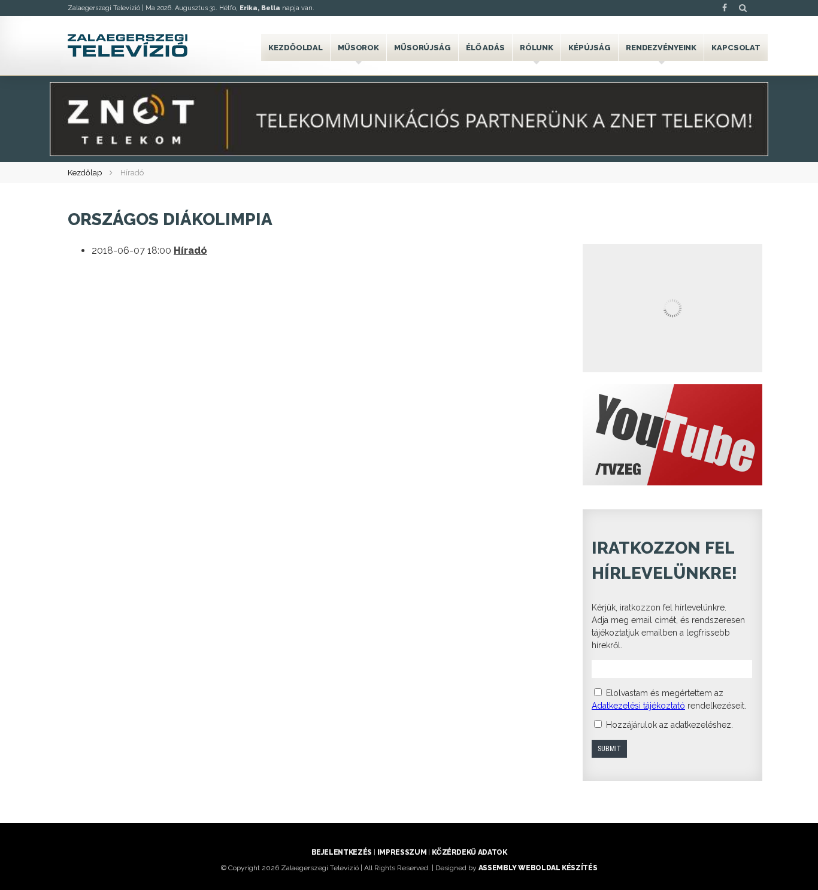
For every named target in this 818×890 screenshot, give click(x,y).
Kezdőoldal (295, 47)
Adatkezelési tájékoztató (638, 705)
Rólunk (536, 47)
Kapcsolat (736, 47)
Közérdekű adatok (469, 852)
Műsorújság (422, 47)
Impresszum (401, 852)
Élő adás (485, 47)
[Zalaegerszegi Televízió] (127, 45)
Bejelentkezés (341, 852)
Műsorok (358, 47)
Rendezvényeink (661, 47)
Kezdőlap (85, 172)
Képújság (589, 47)
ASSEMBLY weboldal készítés (538, 868)
